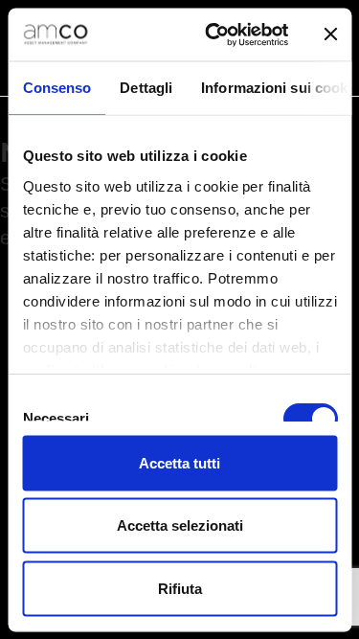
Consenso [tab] (56, 88)
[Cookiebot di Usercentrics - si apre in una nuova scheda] (214, 34)
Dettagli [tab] (146, 88)
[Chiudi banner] (330, 34)
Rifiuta (180, 588)
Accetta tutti (179, 462)
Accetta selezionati (180, 525)
